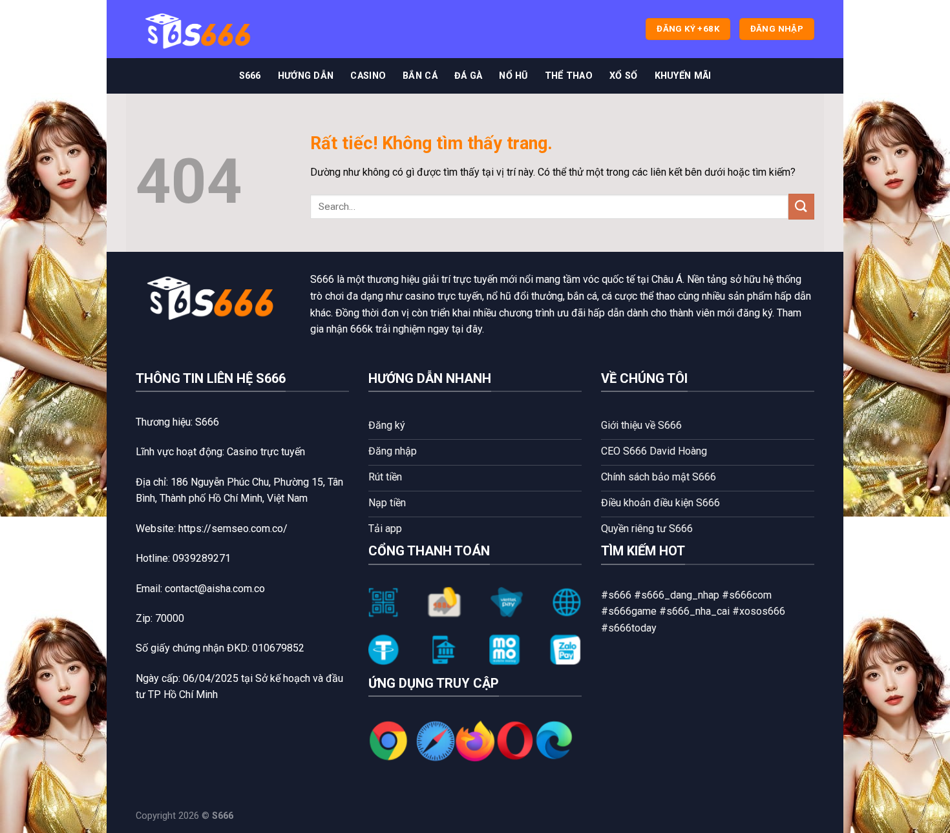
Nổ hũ (513, 75)
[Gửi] (801, 206)
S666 (250, 75)
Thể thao (569, 75)
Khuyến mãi (683, 75)
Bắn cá (420, 75)
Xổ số (623, 75)
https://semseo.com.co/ (233, 528)
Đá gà (468, 75)
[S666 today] (200, 29)
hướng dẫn (306, 75)
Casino (368, 75)
